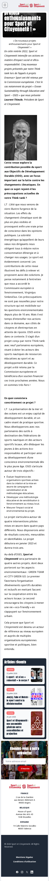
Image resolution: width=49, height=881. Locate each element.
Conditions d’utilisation (24, 861)
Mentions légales (24, 857)
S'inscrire (25, 768)
